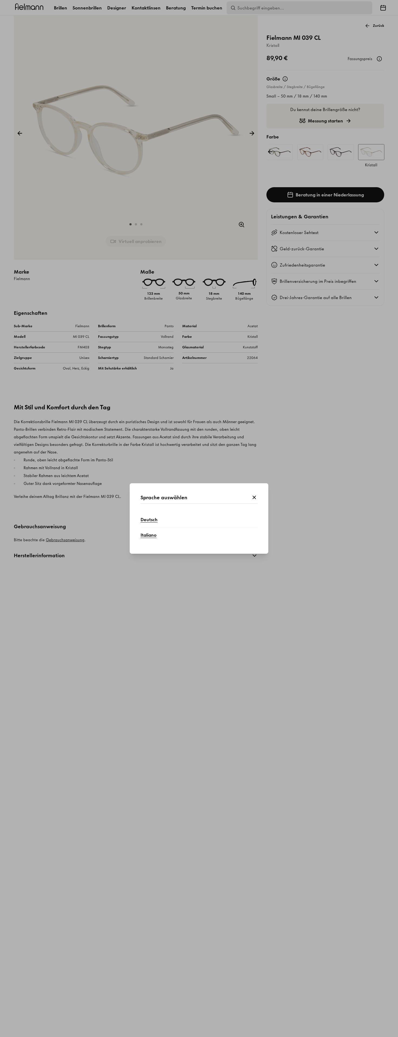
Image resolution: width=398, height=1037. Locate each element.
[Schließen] (254, 497)
